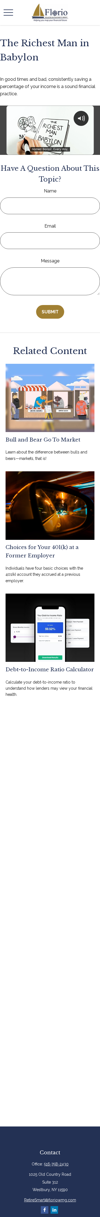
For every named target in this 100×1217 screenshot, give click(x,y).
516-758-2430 (56, 1164)
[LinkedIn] (54, 1210)
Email (50, 226)
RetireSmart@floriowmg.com (50, 1200)
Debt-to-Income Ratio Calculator (50, 669)
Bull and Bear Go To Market (43, 439)
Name (50, 191)
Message (50, 261)
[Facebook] (44, 1210)
